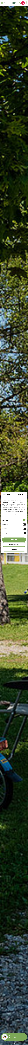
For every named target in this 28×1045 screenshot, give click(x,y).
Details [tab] (20, 494)
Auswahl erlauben (14, 544)
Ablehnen (14, 549)
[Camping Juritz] (14, 3)
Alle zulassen (14, 539)
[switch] (24, 524)
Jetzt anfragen (23, 3)
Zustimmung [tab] (7, 494)
